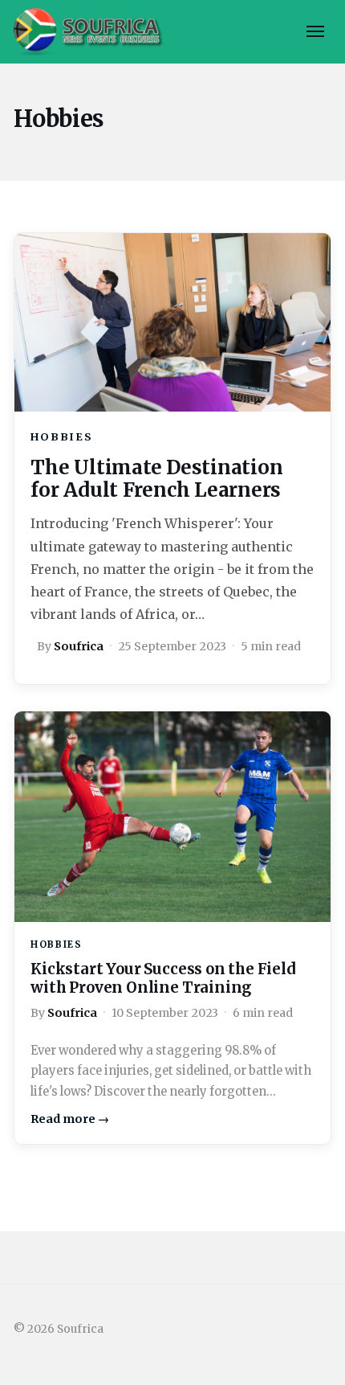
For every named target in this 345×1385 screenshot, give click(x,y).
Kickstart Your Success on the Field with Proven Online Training (163, 978)
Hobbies (61, 436)
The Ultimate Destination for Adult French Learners (156, 478)
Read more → (69, 1119)
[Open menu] (315, 31)
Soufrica (79, 646)
